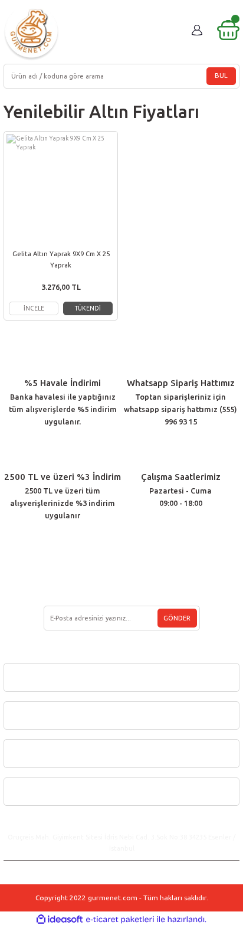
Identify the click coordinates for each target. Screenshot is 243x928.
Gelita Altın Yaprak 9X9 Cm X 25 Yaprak (61, 259)
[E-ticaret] (120, 919)
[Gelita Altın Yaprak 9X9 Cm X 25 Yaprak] (60, 188)
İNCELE (34, 308)
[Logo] (31, 33)
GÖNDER (177, 618)
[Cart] (228, 30)
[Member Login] (197, 30)
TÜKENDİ (88, 308)
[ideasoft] (59, 919)
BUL (221, 75)
